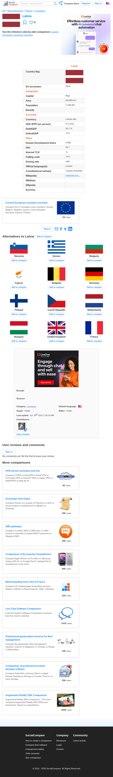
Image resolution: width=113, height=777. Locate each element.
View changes (22, 434)
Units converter (32, 753)
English (107, 3)
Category (21, 406)
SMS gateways (13, 526)
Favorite (25, 22)
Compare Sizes (71, 3)
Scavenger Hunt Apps (17, 498)
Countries (40, 11)
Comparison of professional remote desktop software (25, 667)
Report (47, 229)
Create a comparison (61, 3)
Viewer (19, 411)
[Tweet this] (66, 229)
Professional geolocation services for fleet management (28, 638)
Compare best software (36, 745)
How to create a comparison (38, 740)
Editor (62, 411)
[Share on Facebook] (61, 229)
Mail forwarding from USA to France (25, 582)
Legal (59, 745)
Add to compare (44, 236)
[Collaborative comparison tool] (10, 3)
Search (55, 3)
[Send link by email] (56, 229)
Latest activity (79, 740)
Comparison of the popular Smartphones (28, 554)
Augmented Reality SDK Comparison (26, 695)
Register (86, 3)
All (3, 11)
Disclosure (61, 740)
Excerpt (20, 390)
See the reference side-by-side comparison (26, 32)
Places (29, 11)
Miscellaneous (15, 11)
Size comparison (33, 757)
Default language (67, 406)
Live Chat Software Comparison (23, 608)
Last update (22, 415)
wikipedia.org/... (73, 175)
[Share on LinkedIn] (70, 229)
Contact (60, 749)
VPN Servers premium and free (22, 471)
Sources (20, 398)
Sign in (98, 3)
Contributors (22, 419)
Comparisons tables (34, 749)
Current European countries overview (26, 203)
